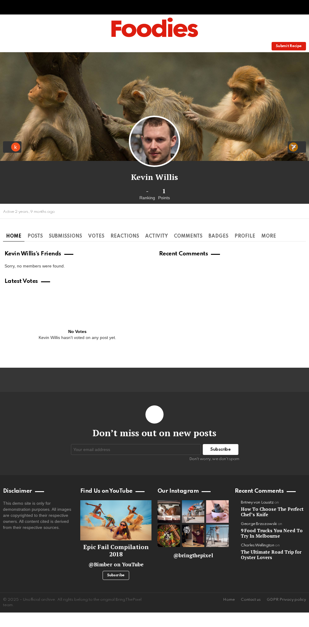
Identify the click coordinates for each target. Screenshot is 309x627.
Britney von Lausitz (257, 502)
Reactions (124, 236)
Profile (244, 236)
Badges (218, 236)
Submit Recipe (289, 46)
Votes (96, 236)
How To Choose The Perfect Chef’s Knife (272, 511)
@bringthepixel (193, 555)
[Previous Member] (12, 147)
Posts (35, 236)
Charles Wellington (257, 545)
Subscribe (116, 575)
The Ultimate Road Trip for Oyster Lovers (271, 554)
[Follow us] (241, 46)
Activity (156, 236)
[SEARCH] (251, 46)
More (268, 236)
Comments (188, 236)
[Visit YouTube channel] (115, 520)
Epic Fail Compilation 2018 (116, 550)
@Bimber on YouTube (116, 564)
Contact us (251, 600)
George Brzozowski (259, 524)
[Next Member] (297, 147)
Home (13, 236)
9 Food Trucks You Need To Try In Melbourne (272, 533)
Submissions (65, 236)
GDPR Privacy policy (286, 600)
